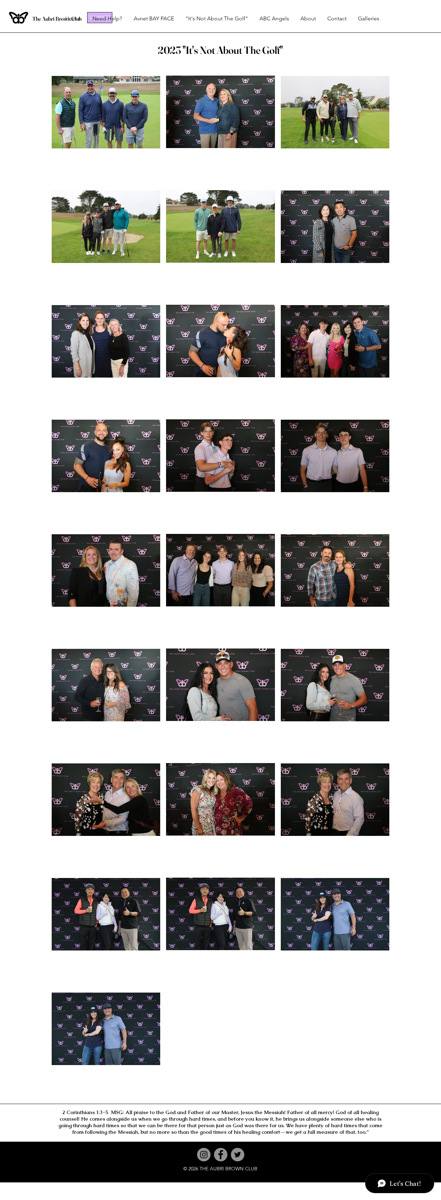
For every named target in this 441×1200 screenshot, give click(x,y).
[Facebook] (220, 1154)
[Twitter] (237, 1154)
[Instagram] (204, 1154)
